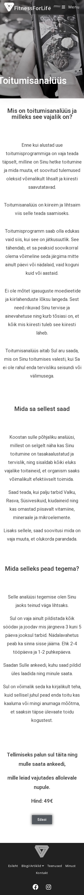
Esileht (13, 866)
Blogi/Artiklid (31, 866)
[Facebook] (36, 887)
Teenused (54, 866)
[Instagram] (48, 887)
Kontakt (42, 873)
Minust (70, 866)
